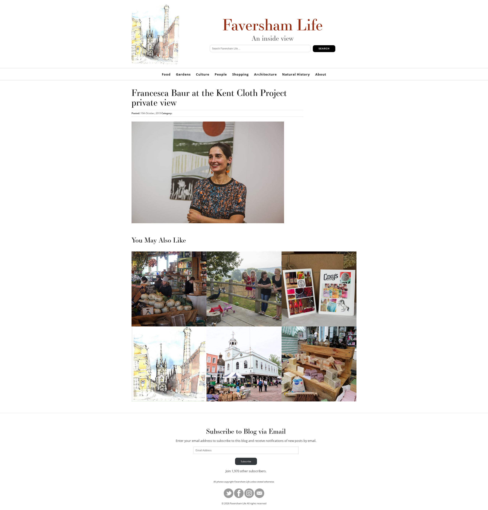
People (221, 74)
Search (324, 48)
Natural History (296, 74)
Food (166, 74)
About (320, 74)
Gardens (183, 74)
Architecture (265, 74)
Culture (202, 74)
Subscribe (246, 461)
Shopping (240, 74)
